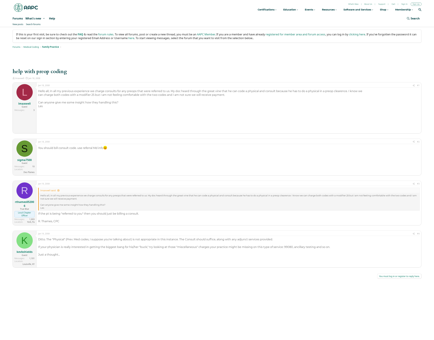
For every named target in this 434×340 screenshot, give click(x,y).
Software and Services (357, 9)
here (131, 38)
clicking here (357, 34)
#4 (418, 233)
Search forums (33, 24)
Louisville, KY (29, 264)
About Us (368, 4)
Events (309, 9)
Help (52, 18)
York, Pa (31, 222)
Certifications (266, 9)
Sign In (404, 4)
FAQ (80, 34)
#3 (418, 183)
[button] (44, 18)
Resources (328, 9)
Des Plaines (29, 172)
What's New (353, 4)
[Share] (413, 85)
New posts (18, 24)
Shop (383, 9)
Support (381, 4)
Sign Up (416, 4)
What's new (33, 18)
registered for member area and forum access (295, 34)
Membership (403, 9)
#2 (418, 141)
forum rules (105, 34)
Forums (18, 18)
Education (290, 9)
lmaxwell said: (48, 190)
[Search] (419, 10)
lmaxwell (19, 78)
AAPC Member (206, 34)
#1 (418, 85)
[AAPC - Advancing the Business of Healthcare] (26, 7)
